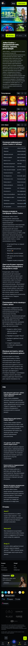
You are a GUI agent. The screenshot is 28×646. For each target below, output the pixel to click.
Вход (13, 3)
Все (18, 93)
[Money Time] (4, 132)
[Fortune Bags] (21, 101)
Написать (6, 582)
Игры (2, 565)
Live (15, 565)
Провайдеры (4, 569)
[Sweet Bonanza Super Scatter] (21, 116)
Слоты (20, 35)
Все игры (11, 35)
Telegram (10, 599)
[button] (25, 643)
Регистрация (21, 3)
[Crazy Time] (12, 132)
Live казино (4, 567)
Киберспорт (17, 569)
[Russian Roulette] (21, 132)
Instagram (5, 603)
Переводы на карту (9, 595)
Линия (15, 567)
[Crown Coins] (12, 101)
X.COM (18, 599)
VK (4, 599)
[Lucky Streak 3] (4, 101)
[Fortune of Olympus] (12, 116)
